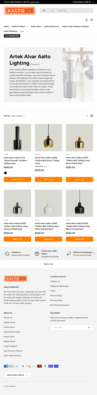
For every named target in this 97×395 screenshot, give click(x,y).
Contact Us (55, 281)
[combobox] (66, 10)
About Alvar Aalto (12, 332)
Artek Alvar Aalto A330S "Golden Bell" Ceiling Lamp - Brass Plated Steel (78, 160)
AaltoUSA (12, 386)
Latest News (9, 327)
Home (6, 26)
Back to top (48, 264)
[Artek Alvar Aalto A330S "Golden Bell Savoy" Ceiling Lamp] (48, 137)
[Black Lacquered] (5, 172)
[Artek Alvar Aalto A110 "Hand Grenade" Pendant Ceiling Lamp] (17, 137)
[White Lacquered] (9, 172)
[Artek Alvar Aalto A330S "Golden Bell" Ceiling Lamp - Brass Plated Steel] (79, 137)
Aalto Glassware (51, 26)
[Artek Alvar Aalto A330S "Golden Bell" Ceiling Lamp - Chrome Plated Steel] (17, 203)
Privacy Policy (56, 300)
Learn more (34, 2)
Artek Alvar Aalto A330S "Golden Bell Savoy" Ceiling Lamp (47, 160)
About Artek (9, 336)
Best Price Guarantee (59, 305)
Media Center (10, 322)
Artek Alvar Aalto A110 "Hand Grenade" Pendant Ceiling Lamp (15, 160)
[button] (91, 19)
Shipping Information (59, 286)
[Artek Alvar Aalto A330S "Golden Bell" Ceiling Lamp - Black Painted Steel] (79, 203)
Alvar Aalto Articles (12, 355)
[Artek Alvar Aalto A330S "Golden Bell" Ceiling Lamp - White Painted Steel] (48, 203)
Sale (22, 31)
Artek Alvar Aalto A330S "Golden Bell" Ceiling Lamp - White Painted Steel (47, 226)
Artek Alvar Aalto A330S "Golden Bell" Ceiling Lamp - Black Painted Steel (78, 226)
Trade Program (10, 346)
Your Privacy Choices (13, 351)
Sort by (7, 116)
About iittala (9, 341)
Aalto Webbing (10, 31)
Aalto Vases (36, 26)
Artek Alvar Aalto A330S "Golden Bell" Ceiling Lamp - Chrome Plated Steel (16, 226)
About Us (8, 317)
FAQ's (53, 291)
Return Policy (56, 295)
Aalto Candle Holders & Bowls (75, 26)
